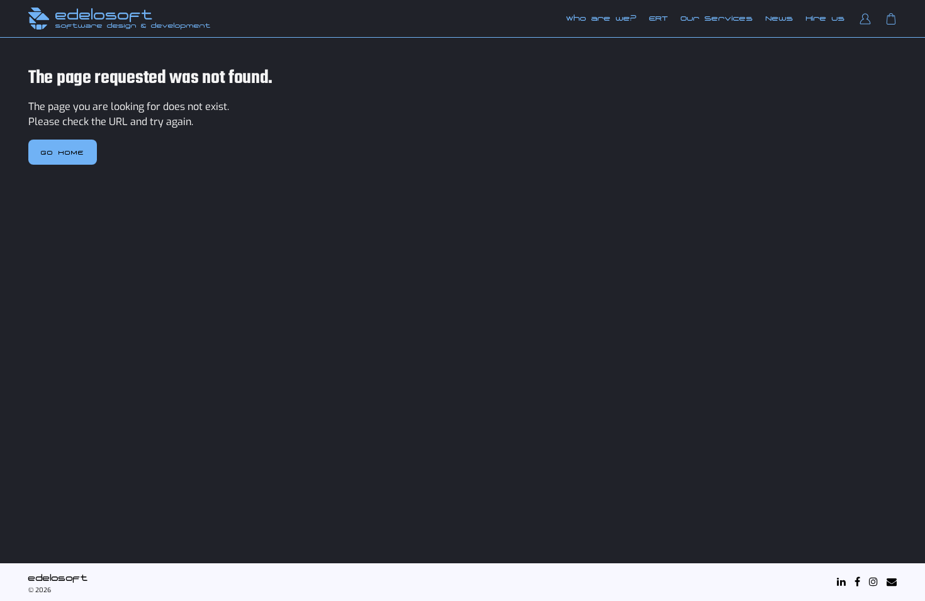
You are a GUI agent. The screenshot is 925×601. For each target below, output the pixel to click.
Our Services (717, 18)
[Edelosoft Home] (38, 19)
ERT (658, 18)
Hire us (825, 18)
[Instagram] (873, 581)
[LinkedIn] (841, 581)
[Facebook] (857, 581)
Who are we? (601, 18)
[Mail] (892, 581)
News (779, 18)
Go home (62, 152)
